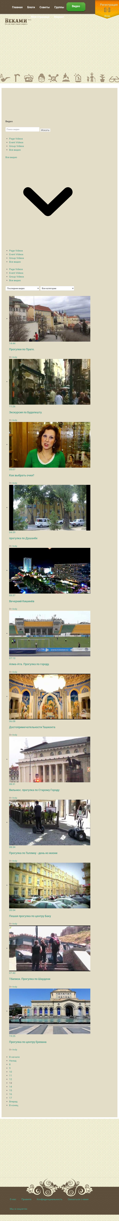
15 (10, 1090)
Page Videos (16, 138)
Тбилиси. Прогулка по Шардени (29, 979)
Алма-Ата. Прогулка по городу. (29, 664)
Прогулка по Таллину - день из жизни (33, 853)
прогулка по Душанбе (23, 538)
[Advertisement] (77, 43)
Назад (12, 1060)
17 (10, 1097)
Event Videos (16, 142)
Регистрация (109, 5)
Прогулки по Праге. (22, 349)
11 (10, 1075)
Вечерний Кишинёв (21, 601)
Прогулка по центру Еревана (27, 1042)
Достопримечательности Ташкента (32, 727)
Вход (107, 15)
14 (10, 1086)
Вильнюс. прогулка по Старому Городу (34, 790)
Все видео (15, 149)
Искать (45, 130)
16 (10, 1094)
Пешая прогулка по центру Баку (30, 916)
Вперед (13, 1101)
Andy (14, 357)
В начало (14, 1056)
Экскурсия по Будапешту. (25, 412)
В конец (13, 1105)
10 (10, 1071)
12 (10, 1079)
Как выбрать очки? (21, 475)
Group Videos (16, 146)
